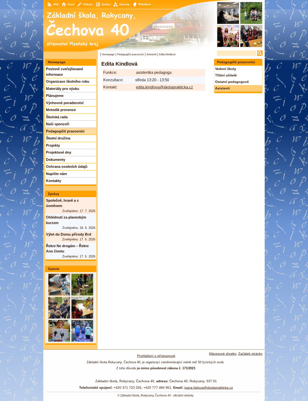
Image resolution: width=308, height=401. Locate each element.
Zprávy (53, 194)
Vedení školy (225, 69)
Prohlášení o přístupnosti (156, 356)
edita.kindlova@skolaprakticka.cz (164, 87)
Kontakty (53, 181)
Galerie (53, 269)
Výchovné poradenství (64, 103)
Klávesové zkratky (222, 354)
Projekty (53, 145)
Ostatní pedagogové (232, 82)
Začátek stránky (250, 354)
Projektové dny (58, 152)
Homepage (108, 54)
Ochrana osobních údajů (66, 166)
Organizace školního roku (67, 81)
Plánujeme (55, 96)
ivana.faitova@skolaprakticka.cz (208, 387)
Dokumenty (55, 159)
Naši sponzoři (57, 124)
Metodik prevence (61, 110)
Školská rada (57, 117)
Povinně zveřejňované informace (64, 71)
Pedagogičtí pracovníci (130, 54)
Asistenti (151, 54)
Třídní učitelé (226, 75)
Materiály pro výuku (62, 89)
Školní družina (58, 138)
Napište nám (56, 174)
